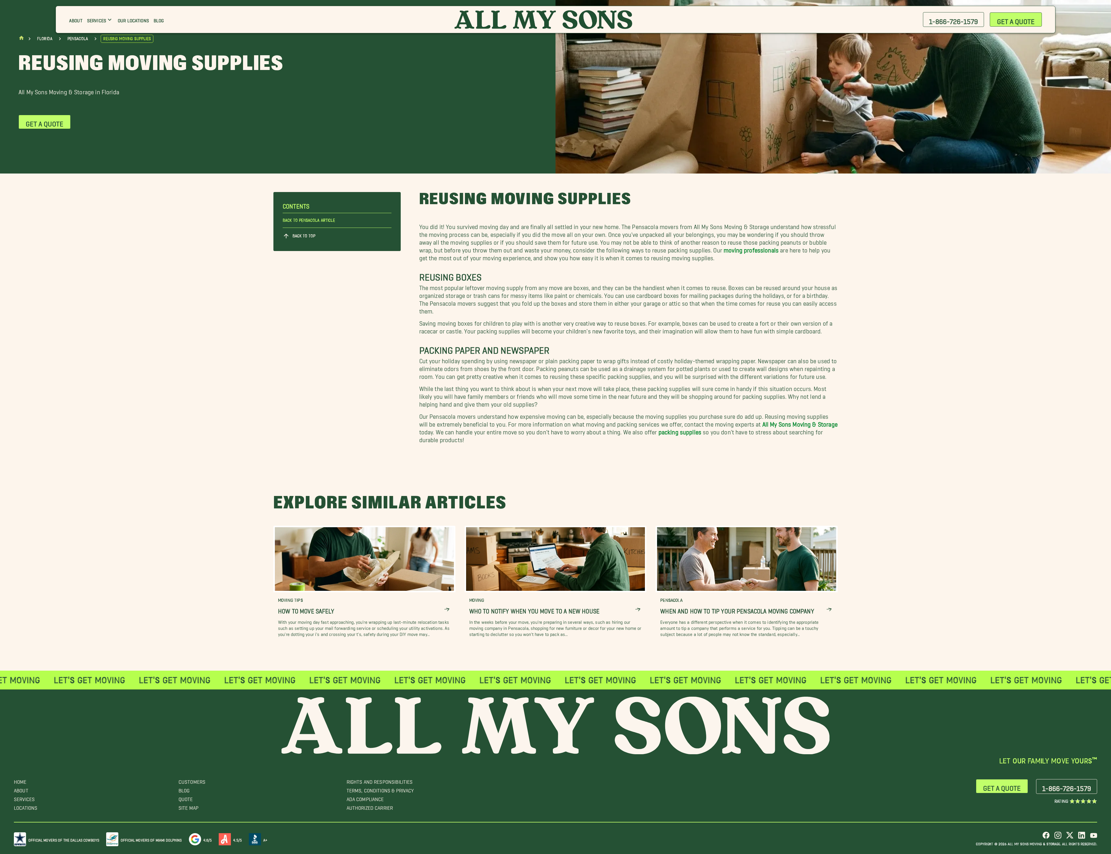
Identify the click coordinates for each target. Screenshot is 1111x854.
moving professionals (751, 248)
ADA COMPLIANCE (365, 798)
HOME (20, 780)
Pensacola (77, 38)
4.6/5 (207, 839)
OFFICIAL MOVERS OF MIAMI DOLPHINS (151, 839)
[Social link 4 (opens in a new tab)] (1081, 837)
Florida (44, 38)
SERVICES (24, 798)
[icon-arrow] (447, 609)
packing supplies (679, 430)
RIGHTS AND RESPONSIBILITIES (380, 780)
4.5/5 (237, 839)
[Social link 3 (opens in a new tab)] (1069, 837)
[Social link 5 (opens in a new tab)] (1093, 837)
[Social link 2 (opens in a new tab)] (1058, 837)
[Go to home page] (21, 39)
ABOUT (21, 789)
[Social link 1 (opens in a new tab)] (1046, 837)
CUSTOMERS (192, 780)
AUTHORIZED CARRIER (370, 806)
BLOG (184, 789)
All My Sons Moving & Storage (800, 422)
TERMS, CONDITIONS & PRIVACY (380, 789)
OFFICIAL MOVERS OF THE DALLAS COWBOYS (63, 839)
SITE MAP (188, 806)
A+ (265, 839)
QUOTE (186, 798)
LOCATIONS (25, 806)
